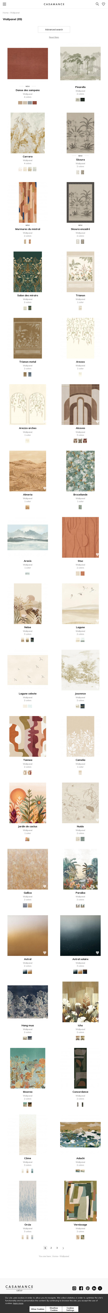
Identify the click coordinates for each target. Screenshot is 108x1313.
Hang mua (28, 1025)
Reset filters (54, 37)
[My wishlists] (103, 4)
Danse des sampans (28, 90)
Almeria (27, 494)
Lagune (80, 627)
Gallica (28, 892)
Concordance (80, 1091)
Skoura (80, 159)
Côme (27, 1158)
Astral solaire (80, 959)
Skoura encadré (80, 229)
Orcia (27, 1224)
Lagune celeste (28, 693)
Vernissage (80, 1224)
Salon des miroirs (27, 295)
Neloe (27, 627)
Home (5, 12)
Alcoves (80, 428)
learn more (18, 1303)
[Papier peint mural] (100, 1289)
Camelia (80, 760)
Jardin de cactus (27, 826)
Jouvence (80, 693)
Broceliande (80, 494)
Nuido (80, 826)
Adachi (80, 1158)
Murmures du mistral (27, 229)
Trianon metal (27, 361)
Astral (27, 959)
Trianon (80, 295)
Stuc (80, 560)
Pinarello (80, 87)
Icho (80, 1025)
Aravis (28, 560)
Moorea (27, 1091)
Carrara (27, 156)
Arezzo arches (27, 428)
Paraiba (80, 892)
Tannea (27, 760)
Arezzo (80, 361)
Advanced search (54, 29)
